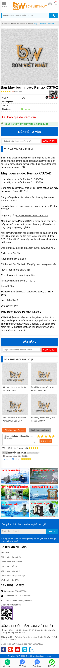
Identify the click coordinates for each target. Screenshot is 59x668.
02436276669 (24, 596)
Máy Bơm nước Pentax (22, 23)
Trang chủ (6, 23)
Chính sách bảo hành (10, 571)
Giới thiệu (5, 552)
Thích (14, 459)
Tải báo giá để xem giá (18, 117)
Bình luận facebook (40, 430)
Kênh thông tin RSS (9, 580)
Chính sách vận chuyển (11, 562)
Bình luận (17, 91)
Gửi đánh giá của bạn (14, 430)
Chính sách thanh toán (11, 557)
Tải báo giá (53, 97)
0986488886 (20, 591)
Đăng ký (52, 531)
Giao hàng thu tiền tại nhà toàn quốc (26, 124)
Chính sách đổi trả (9, 566)
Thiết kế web (31, 656)
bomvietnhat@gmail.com (21, 600)
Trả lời (5, 459)
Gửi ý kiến (46, 441)
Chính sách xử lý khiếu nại (13, 575)
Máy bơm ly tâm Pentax (44, 23)
